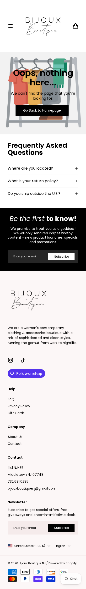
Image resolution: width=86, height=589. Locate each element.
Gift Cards (16, 413)
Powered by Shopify (62, 563)
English (60, 546)
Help (12, 389)
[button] (10, 26)
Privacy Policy (19, 406)
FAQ (11, 399)
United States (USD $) (29, 546)
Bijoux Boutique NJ (32, 563)
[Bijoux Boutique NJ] (43, 26)
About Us (15, 436)
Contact (15, 443)
